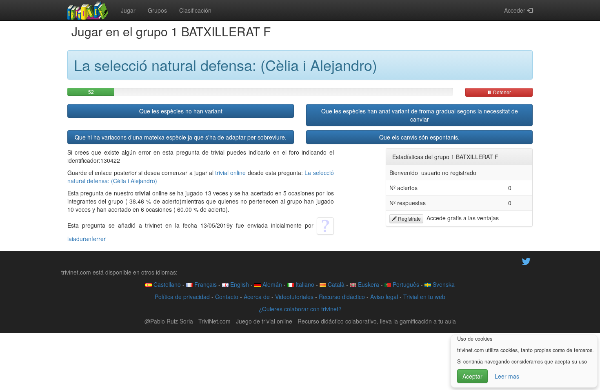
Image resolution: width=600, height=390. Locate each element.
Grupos (157, 10)
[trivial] (88, 10)
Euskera (367, 284)
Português (405, 284)
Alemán (271, 284)
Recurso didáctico (342, 296)
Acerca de (257, 296)
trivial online (230, 172)
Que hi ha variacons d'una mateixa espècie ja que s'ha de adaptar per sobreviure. (181, 137)
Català (335, 284)
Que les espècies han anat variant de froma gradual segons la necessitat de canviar (419, 115)
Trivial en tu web (424, 296)
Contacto (226, 296)
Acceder (515, 10)
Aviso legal (384, 296)
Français (205, 284)
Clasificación (195, 10)
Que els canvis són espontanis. (419, 137)
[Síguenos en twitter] (526, 260)
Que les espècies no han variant (180, 111)
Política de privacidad (182, 296)
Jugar (128, 10)
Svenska (443, 284)
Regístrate (409, 218)
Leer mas (507, 376)
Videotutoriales (294, 296)
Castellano (166, 284)
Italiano (304, 284)
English (239, 284)
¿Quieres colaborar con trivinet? (300, 309)
